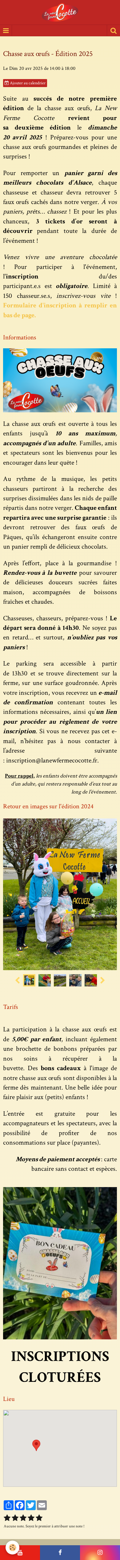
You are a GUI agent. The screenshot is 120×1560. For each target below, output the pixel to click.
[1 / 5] (7, 1518)
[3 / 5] (23, 1518)
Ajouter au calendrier (27, 83)
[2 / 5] (15, 1518)
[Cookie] (12, 1547)
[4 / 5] (31, 1518)
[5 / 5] (39, 1518)
